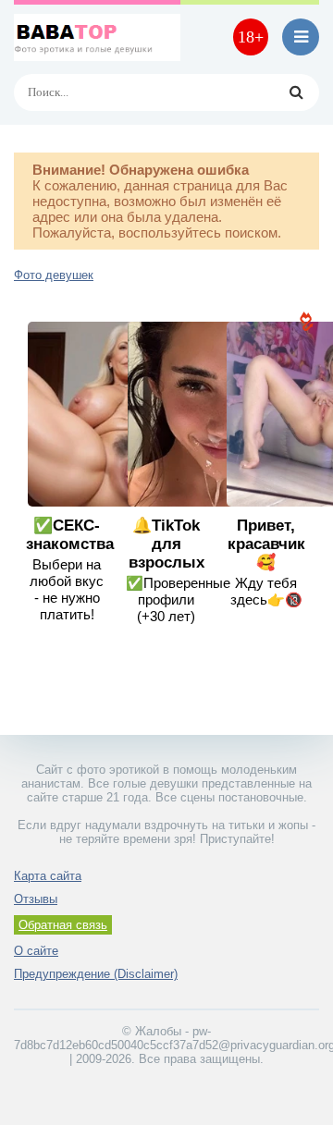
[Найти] (296, 92)
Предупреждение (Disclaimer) (96, 974)
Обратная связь (62, 925)
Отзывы (35, 899)
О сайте (36, 951)
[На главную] (97, 37)
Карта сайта (47, 876)
